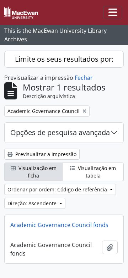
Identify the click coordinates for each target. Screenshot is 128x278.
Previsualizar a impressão (45, 154)
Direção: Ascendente (32, 203)
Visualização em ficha (37, 172)
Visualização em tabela (96, 172)
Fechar (84, 78)
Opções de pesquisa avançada (60, 132)
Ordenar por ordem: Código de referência (57, 189)
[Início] (24, 13)
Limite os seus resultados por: (64, 59)
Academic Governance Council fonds (59, 225)
